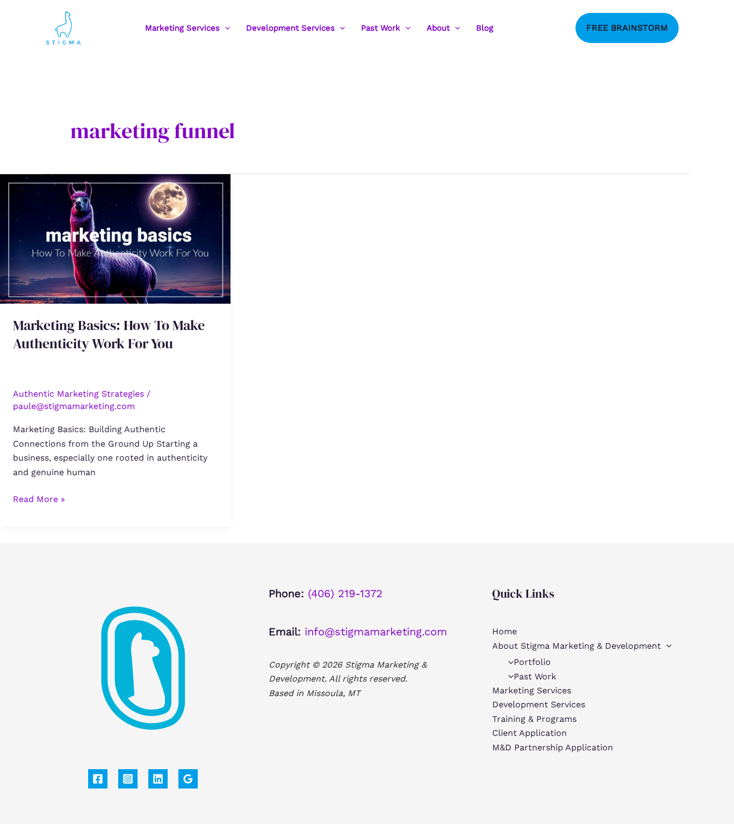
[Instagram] (533, 28)
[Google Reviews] (188, 779)
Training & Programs (534, 719)
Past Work (380, 28)
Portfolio (532, 662)
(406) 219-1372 (345, 593)
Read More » (39, 499)
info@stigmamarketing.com (376, 631)
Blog (484, 28)
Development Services (290, 28)
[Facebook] (517, 28)
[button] (225, 28)
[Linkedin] (549, 28)
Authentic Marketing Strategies (78, 394)
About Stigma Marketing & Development (576, 646)
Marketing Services (182, 28)
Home (504, 631)
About (438, 28)
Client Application (529, 733)
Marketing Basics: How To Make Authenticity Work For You (109, 334)
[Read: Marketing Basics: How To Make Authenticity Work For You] (115, 238)
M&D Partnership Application (552, 747)
